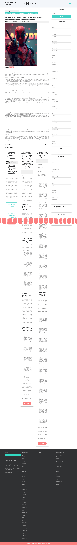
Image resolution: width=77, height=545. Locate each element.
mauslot (25, 218)
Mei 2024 (53, 87)
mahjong (4, 218)
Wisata (53, 201)
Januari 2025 (54, 69)
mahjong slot (9, 219)
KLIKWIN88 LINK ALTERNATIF (11, 202)
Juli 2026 (53, 27)
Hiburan (53, 162)
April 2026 (54, 34)
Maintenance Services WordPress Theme (35, 543)
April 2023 (23, 520)
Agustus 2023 (54, 108)
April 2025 (54, 62)
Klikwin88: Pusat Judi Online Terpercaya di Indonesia (11, 155)
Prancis (53, 171)
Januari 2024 (54, 97)
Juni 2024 (53, 85)
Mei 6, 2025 (8, 21)
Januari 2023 (54, 122)
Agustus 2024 (54, 80)
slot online (16, 11)
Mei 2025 (53, 59)
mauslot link (35, 219)
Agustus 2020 (54, 141)
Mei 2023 (53, 115)
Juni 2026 (53, 29)
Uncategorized (54, 199)
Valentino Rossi (55, 176)
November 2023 (55, 101)
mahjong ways (15, 219)
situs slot (65, 219)
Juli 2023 (23, 515)
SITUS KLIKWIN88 (11, 213)
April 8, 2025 (9, 161)
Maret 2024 (54, 92)
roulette (57, 469)
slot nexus (54, 192)
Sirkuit (53, 185)
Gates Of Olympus (59, 455)
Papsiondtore (15, 21)
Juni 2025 (53, 57)
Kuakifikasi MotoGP (55, 169)
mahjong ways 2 (20, 219)
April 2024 (54, 90)
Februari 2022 (54, 127)
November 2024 (55, 73)
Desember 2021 (55, 129)
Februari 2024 (54, 94)
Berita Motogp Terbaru (9, 11)
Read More (12, 223)
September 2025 (55, 50)
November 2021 (24, 530)
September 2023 (55, 106)
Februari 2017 (54, 143)
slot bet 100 (54, 190)
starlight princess (55, 197)
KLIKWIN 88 (11, 208)
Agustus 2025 (24, 474)
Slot (57, 474)
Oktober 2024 (54, 76)
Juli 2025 (53, 55)
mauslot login (40, 219)
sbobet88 (56, 218)
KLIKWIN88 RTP (12, 206)
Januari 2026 (54, 41)
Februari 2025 (54, 66)
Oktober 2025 (54, 48)
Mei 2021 (53, 136)
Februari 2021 (54, 138)
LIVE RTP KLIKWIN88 (11, 217)
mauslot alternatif (30, 219)
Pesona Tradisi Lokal (46, 220)
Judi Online (54, 164)
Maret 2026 (54, 36)
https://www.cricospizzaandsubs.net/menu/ (33, 72)
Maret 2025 (54, 64)
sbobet (53, 183)
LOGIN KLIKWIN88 (11, 215)
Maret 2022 (24, 525)
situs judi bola (61, 220)
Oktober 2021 (54, 134)
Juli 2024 (53, 83)
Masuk (53, 151)
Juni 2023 (53, 113)
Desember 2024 (55, 71)
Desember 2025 (55, 43)
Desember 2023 (55, 99)
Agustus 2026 (24, 455)
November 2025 (24, 469)
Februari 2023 (54, 120)
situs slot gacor (69, 220)
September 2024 (55, 78)
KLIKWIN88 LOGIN (11, 204)
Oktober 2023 (24, 510)
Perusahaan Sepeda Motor (57, 178)
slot (73, 218)
